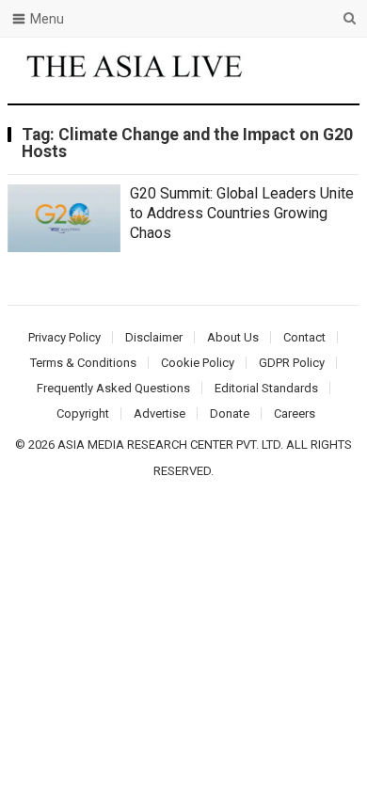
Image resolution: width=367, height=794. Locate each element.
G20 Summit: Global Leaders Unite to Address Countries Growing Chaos (242, 213)
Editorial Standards (266, 388)
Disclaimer (154, 337)
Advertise (159, 413)
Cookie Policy (197, 363)
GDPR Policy (292, 363)
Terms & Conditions (83, 363)
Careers (294, 413)
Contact (304, 337)
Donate (229, 413)
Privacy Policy (64, 337)
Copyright (82, 413)
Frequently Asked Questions (113, 388)
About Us (233, 337)
